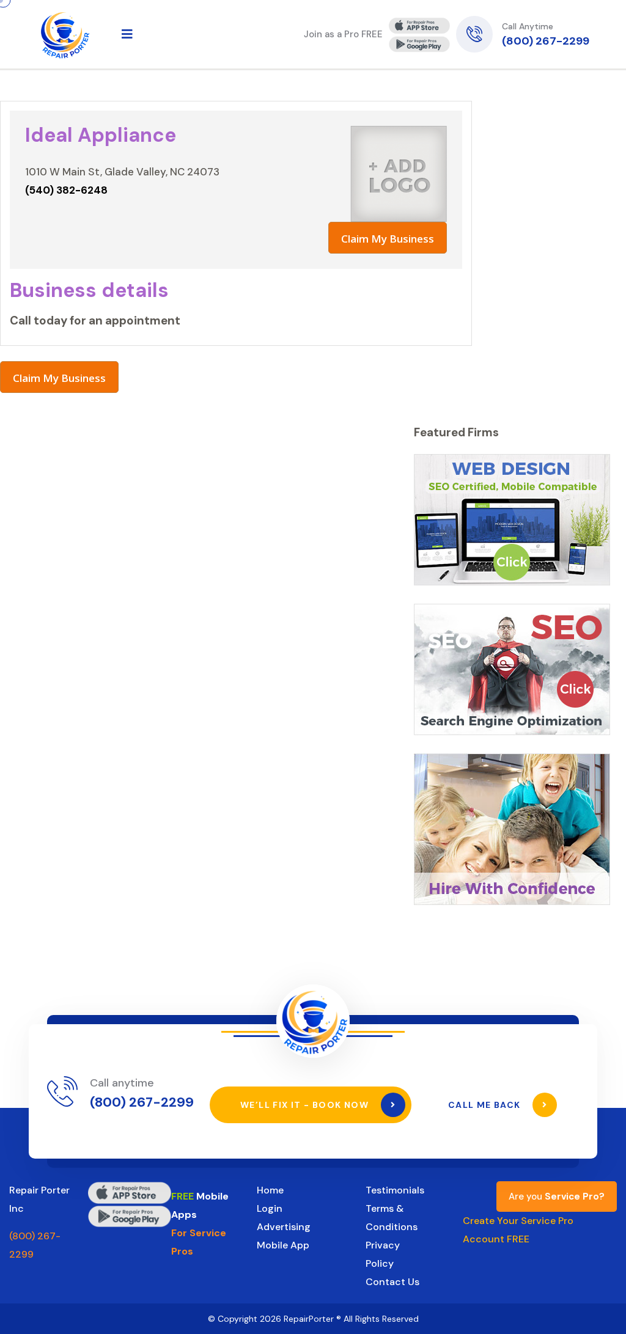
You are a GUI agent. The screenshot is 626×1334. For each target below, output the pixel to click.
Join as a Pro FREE (343, 34)
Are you (557, 1196)
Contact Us (392, 1281)
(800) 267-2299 (545, 41)
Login (269, 1208)
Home (270, 1190)
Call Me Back (485, 1104)
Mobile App (283, 1245)
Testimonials (395, 1190)
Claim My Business (387, 239)
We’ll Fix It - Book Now (306, 1104)
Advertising (284, 1226)
